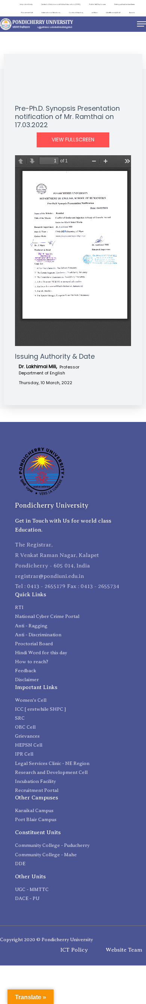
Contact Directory (76, 12)
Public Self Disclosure (97, 4)
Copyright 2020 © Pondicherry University (46, 939)
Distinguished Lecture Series (124, 4)
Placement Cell (27, 12)
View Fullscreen (73, 139)
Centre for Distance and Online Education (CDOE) (60, 4)
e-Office (94, 12)
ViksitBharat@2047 (113, 12)
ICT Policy (74, 950)
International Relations (51, 12)
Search (132, 12)
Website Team (124, 950)
